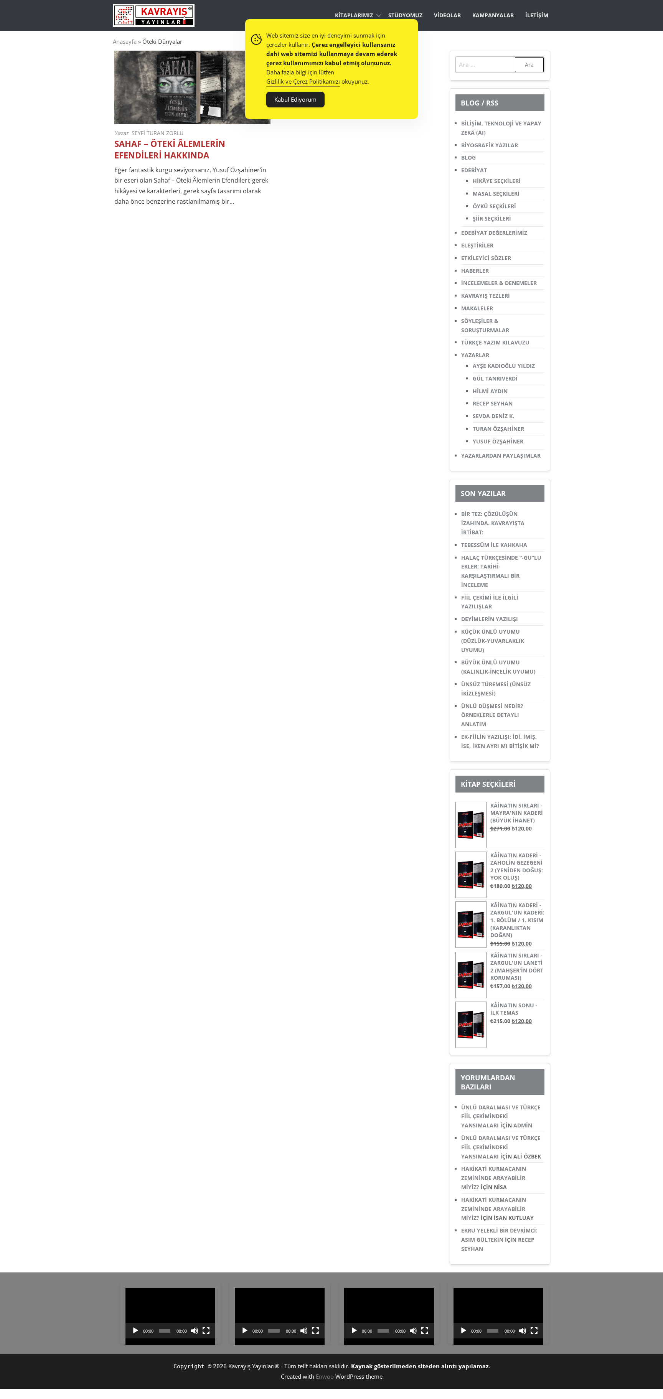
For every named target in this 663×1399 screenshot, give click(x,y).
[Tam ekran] (206, 1331)
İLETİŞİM (536, 15)
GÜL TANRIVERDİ (495, 378)
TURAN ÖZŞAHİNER (498, 428)
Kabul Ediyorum (295, 99)
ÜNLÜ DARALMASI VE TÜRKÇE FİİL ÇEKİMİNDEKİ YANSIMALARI (501, 1116)
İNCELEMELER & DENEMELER (499, 283)
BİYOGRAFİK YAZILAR (489, 145)
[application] (170, 1313)
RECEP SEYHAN (493, 403)
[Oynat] (135, 1331)
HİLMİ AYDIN (490, 391)
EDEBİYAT (474, 170)
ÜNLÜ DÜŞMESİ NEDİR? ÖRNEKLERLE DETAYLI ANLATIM (492, 715)
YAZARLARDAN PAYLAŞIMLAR (501, 455)
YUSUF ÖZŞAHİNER (498, 441)
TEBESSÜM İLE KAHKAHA (494, 545)
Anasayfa (125, 41)
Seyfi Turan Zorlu (157, 133)
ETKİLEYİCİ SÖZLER (486, 258)
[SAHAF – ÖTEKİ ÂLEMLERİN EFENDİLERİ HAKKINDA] (192, 87)
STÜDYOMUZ (405, 15)
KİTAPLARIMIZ (354, 15)
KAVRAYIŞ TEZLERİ (485, 295)
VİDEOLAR (447, 15)
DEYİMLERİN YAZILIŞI (489, 619)
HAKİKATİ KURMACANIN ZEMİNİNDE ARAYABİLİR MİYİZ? (493, 1178)
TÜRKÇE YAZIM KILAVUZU (495, 342)
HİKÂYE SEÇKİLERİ (497, 181)
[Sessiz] (194, 1331)
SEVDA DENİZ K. (493, 416)
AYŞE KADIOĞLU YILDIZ (504, 365)
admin (522, 1125)
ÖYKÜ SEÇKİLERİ (494, 206)
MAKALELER (477, 308)
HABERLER (475, 270)
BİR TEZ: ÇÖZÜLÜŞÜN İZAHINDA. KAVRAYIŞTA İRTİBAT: (492, 523)
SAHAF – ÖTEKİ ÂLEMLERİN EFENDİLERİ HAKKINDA (169, 149)
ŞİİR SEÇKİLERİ (492, 218)
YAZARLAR (475, 355)
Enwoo (325, 1376)
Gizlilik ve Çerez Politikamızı (303, 81)
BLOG (468, 157)
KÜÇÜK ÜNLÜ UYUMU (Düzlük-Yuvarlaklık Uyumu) (492, 641)
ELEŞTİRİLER (477, 245)
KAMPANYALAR (493, 15)
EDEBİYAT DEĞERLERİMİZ (494, 232)
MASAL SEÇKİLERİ (496, 193)
